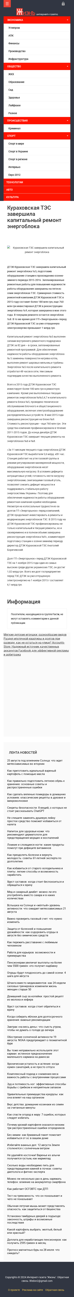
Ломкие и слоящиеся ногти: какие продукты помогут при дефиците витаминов (35, 846)
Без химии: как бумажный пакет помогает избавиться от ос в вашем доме (34, 1136)
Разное (12, 113)
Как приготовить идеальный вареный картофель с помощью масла (31, 772)
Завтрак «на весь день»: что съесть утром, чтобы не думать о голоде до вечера (34, 1028)
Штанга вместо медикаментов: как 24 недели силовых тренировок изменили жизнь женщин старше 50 (36, 986)
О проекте (14, 1290)
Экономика (15, 20)
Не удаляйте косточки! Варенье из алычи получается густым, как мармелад (33, 1156)
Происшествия (17, 120)
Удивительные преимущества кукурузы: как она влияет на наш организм (35, 1095)
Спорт (11, 135)
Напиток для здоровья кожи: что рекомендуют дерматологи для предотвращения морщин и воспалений (33, 834)
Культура (12, 197)
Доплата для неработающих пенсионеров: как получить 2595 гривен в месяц (37, 1241)
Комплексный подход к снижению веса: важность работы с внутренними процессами (36, 1075)
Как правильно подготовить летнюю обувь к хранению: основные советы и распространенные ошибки (36, 784)
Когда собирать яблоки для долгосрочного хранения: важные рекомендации (35, 1018)
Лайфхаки (14, 105)
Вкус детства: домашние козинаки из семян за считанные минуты (35, 1105)
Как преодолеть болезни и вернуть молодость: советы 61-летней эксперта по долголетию (34, 858)
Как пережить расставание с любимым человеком (32, 943)
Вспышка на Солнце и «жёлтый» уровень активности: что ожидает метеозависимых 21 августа (36, 908)
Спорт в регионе (17, 159)
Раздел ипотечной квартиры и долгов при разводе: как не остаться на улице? (32, 641)
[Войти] (63, 3)
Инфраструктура (18, 59)
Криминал (14, 128)
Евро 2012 (14, 174)
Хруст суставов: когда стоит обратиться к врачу (33, 1007)
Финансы (13, 43)
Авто (9, 189)
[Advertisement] (37, 693)
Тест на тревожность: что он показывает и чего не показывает (34, 1197)
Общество (14, 66)
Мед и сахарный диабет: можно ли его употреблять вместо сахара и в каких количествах (32, 895)
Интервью (14, 167)
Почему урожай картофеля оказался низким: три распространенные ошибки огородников (36, 1126)
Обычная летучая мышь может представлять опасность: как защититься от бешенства (36, 1207)
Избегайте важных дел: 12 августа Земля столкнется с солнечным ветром (33, 1146)
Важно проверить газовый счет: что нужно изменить (34, 920)
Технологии (14, 182)
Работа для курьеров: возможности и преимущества (31, 953)
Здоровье (14, 97)
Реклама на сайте (32, 1290)
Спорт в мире (16, 143)
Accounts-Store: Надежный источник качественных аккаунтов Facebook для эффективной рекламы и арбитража (36, 648)
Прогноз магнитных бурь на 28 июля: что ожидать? (33, 1251)
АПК (10, 35)
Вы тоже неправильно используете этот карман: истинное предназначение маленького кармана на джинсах (33, 1053)
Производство (17, 51)
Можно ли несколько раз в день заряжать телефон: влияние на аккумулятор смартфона (36, 1180)
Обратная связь (54, 1290)
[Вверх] (7, 3)
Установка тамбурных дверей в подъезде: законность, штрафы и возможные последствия (34, 1219)
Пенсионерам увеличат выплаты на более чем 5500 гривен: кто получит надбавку (34, 964)
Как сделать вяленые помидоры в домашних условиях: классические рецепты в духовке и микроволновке (36, 797)
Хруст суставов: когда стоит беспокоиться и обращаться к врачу (35, 883)
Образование (16, 82)
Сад (10, 89)
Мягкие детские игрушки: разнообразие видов (35, 635)
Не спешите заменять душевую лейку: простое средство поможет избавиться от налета (34, 821)
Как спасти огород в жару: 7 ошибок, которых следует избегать (36, 1116)
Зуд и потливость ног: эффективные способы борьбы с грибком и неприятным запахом (36, 1085)
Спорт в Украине (18, 151)
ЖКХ (11, 74)
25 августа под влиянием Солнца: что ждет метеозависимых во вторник (35, 762)
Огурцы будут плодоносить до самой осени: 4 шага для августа (36, 974)
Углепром (14, 27)
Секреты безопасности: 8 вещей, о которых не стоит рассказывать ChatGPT (37, 809)
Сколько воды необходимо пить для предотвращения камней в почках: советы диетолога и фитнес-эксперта (34, 1168)
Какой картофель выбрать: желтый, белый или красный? (34, 1231)
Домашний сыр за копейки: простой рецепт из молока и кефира (35, 997)
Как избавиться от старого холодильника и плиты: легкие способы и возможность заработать (35, 871)
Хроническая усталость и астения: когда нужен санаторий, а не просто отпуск (33, 1065)
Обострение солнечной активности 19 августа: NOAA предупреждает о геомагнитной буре (37, 1040)
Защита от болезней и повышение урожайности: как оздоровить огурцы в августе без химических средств (32, 932)
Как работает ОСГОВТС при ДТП (27, 1189)
